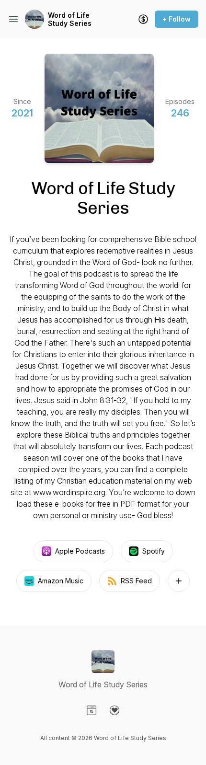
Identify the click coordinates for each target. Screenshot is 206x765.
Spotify (153, 551)
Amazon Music (60, 581)
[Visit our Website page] (91, 710)
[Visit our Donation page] (114, 710)
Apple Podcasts (80, 551)
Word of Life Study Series (70, 19)
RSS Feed (136, 581)
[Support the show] (143, 19)
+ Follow (176, 19)
